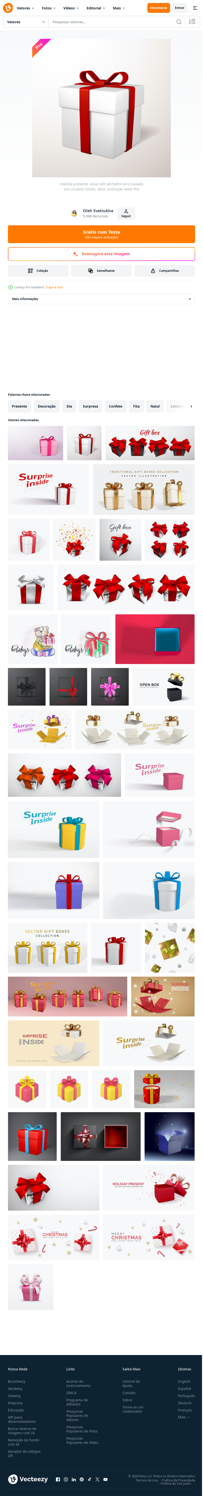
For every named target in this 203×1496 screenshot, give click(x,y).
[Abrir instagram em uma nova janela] (66, 1479)
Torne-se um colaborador (131, 1409)
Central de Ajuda (129, 1383)
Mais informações (25, 299)
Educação (16, 1410)
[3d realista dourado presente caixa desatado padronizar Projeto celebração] (170, 948)
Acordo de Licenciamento (77, 1383)
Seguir (126, 216)
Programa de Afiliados (76, 1402)
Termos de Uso (143, 1480)
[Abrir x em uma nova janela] (98, 1479)
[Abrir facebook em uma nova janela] (58, 1479)
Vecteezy (15, 1388)
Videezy (14, 1395)
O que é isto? (54, 287)
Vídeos (69, 8)
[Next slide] (183, 406)
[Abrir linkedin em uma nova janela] (74, 1479)
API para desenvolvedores (22, 1419)
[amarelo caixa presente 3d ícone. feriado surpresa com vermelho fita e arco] (111, 1089)
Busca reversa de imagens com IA (22, 1430)
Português (182, 1395)
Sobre (125, 1400)
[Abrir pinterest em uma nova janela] (82, 1479)
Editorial (94, 8)
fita (136, 406)
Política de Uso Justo (172, 1483)
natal (155, 406)
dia (69, 406)
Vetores (23, 8)
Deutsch (181, 1403)
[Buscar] (179, 22)
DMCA (70, 1392)
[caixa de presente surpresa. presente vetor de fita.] (101, 1136)
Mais (117, 8)
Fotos (46, 8)
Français (181, 1410)
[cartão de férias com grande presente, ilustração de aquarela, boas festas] (86, 639)
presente (19, 406)
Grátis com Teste (101, 234)
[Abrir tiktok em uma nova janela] (90, 1479)
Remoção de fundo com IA (23, 1442)
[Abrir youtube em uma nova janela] (105, 1479)
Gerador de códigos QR (24, 1453)
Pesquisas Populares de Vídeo (76, 1442)
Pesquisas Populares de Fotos (81, 1429)
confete (115, 406)
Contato (127, 1392)
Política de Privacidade (174, 1480)
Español (180, 1388)
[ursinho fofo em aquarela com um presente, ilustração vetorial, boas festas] (33, 639)
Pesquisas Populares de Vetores (76, 1415)
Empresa (15, 1403)
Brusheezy (16, 1381)
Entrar (179, 8)
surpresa (90, 406)
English (180, 1381)
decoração (47, 406)
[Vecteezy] (8, 8)
